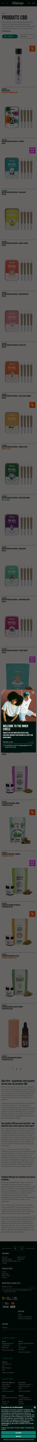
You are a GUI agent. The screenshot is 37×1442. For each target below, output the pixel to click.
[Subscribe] (30, 742)
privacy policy (23, 745)
